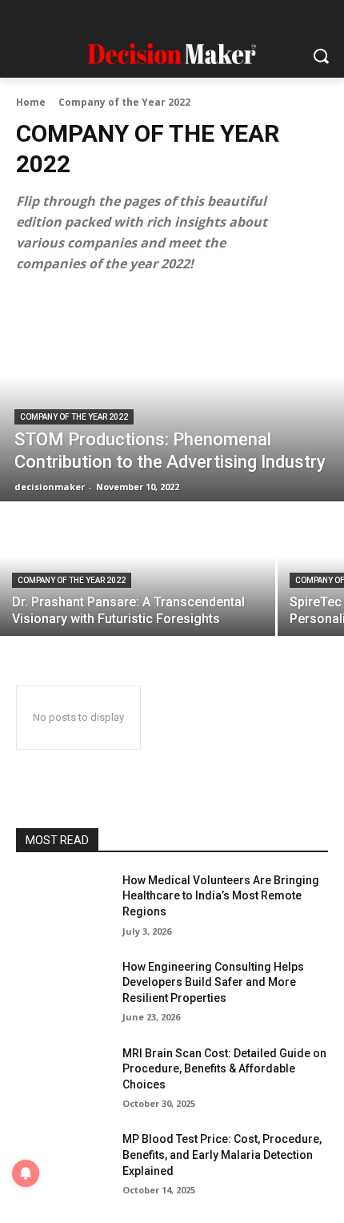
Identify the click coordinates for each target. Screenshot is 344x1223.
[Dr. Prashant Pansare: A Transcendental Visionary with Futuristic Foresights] (137, 570)
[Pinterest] (187, 18)
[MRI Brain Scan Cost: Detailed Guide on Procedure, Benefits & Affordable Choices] (63, 1079)
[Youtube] (250, 18)
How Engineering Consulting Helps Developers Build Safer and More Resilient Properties (213, 982)
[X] (218, 18)
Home (31, 102)
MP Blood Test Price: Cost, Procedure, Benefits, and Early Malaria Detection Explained (222, 1154)
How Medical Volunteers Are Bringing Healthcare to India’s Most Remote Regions (220, 896)
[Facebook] (94, 18)
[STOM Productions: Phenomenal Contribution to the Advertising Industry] (172, 397)
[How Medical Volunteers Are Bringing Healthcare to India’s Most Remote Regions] (63, 906)
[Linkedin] (156, 18)
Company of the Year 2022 (74, 416)
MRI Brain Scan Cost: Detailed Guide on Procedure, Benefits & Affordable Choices (224, 1069)
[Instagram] (125, 18)
